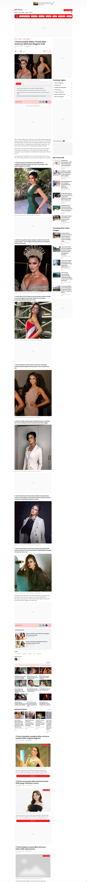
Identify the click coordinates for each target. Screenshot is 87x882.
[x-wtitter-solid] (46, 102)
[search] (62, 10)
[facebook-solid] (43, 102)
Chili (31, 150)
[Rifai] (16, 659)
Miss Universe (18, 139)
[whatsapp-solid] (40, 102)
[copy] (49, 102)
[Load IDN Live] (63, 148)
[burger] (71, 12)
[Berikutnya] (52, 718)
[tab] (19, 84)
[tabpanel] (33, 92)
